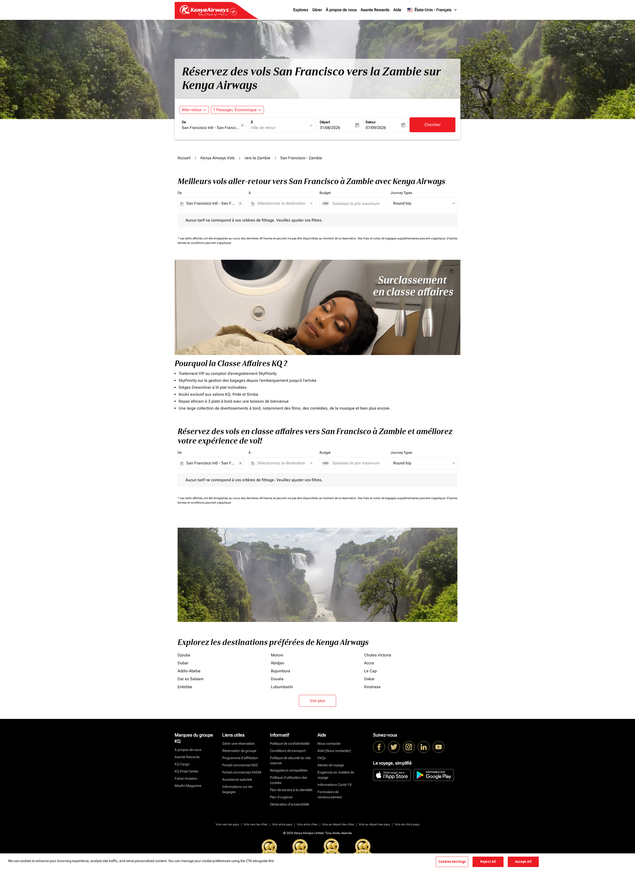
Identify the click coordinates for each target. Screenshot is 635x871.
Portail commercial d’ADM (241, 772)
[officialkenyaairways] (409, 747)
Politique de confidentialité (289, 743)
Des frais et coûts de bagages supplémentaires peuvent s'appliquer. (402, 238)
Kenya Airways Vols (217, 158)
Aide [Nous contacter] (334, 751)
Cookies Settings (452, 861)
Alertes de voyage (331, 765)
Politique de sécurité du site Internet (290, 760)
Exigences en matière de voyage (336, 774)
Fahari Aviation (186, 778)
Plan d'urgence (281, 797)
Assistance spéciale (237, 779)
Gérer (317, 9)
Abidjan (277, 663)
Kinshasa (372, 686)
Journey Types (401, 193)
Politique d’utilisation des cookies (288, 780)
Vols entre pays (282, 824)
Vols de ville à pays (407, 824)
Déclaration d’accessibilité (289, 804)
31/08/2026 (330, 127)
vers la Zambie (257, 158)
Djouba (184, 655)
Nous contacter (329, 743)
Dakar (369, 679)
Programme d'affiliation (240, 758)
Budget (324, 193)
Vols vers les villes (255, 824)
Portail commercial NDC (240, 765)
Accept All (523, 861)
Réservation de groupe (239, 751)
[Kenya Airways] (379, 747)
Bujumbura (280, 671)
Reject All (488, 861)
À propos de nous (341, 9)
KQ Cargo (182, 764)
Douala (277, 679)
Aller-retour (192, 109)
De (184, 122)
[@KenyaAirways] (394, 747)
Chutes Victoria (377, 655)
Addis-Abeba (189, 671)
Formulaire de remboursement (330, 794)
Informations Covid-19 (334, 785)
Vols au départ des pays (374, 824)
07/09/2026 (376, 127)
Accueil (184, 158)
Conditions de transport (288, 751)
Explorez (300, 9)
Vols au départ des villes (338, 824)
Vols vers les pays (227, 824)
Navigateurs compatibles (289, 770)
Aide (397, 9)
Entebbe (185, 686)
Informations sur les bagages (237, 789)
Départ (325, 122)
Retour (371, 122)
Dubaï (183, 663)
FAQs (322, 758)
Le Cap (370, 671)
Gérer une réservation (238, 743)
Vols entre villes (307, 824)
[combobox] (210, 128)
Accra (369, 663)
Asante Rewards (375, 9)
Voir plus (317, 700)
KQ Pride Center (186, 771)
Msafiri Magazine (188, 786)
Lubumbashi (282, 686)
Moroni (277, 655)
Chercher (432, 124)
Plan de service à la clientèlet (291, 790)
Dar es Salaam (191, 679)
